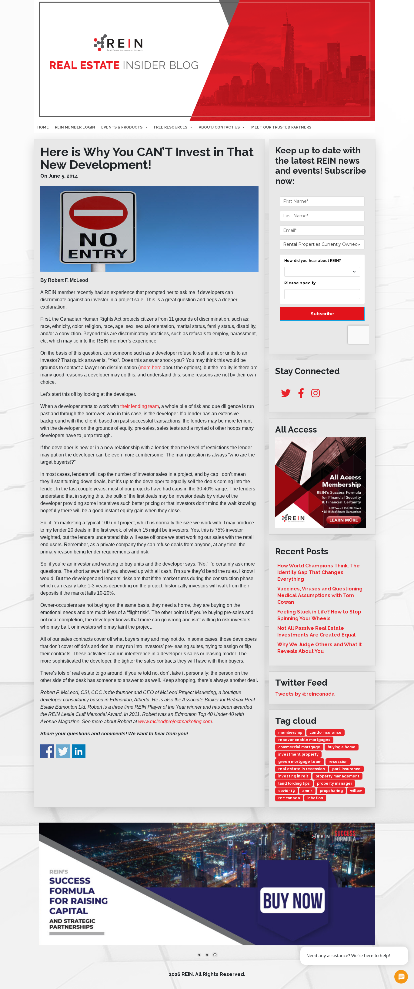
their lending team (139, 406)
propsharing (331, 791)
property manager (334, 783)
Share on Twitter (63, 751)
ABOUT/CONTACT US (219, 127)
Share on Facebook (47, 751)
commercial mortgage (299, 747)
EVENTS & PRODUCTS (121, 127)
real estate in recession (301, 769)
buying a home (342, 747)
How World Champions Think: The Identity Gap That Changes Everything (318, 572)
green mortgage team (299, 762)
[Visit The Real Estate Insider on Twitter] (286, 395)
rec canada (289, 798)
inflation (315, 798)
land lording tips (294, 783)
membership (290, 732)
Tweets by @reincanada (305, 694)
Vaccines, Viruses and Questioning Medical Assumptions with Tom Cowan (319, 595)
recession (338, 762)
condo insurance (325, 732)
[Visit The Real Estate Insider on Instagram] (315, 395)
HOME (43, 127)
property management (337, 776)
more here (151, 367)
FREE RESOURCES (170, 127)
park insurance (346, 769)
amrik (307, 791)
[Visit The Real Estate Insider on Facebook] (301, 395)
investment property (298, 754)
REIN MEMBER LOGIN (75, 127)
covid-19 (286, 791)
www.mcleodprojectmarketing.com (175, 721)
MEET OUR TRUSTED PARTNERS (281, 127)
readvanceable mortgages (304, 740)
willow (356, 791)
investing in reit (293, 776)
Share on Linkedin (78, 751)
